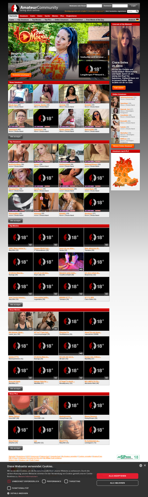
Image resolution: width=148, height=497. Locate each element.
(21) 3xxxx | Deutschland (128, 98)
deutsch (131, 20)
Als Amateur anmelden (69, 456)
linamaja (11, 275)
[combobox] (140, 465)
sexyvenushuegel (40, 334)
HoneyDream (64, 418)
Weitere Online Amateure (122, 146)
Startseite (12, 456)
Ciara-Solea (89, 299)
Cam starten (119, 88)
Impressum (35, 456)
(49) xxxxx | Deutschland (127, 128)
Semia (61, 250)
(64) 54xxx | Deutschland (127, 122)
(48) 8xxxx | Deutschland (127, 116)
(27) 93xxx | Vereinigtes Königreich (127, 111)
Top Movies (36, 20)
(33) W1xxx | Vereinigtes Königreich (127, 134)
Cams (11, 20)
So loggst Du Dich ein (34, 458)
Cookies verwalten (84, 456)
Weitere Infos (13, 460)
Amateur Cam (24, 460)
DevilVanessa (64, 334)
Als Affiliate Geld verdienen (52, 458)
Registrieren (21, 456)
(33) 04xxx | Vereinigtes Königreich (127, 140)
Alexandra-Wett (90, 383)
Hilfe (10, 458)
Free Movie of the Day (95, 20)
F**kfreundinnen (39, 250)
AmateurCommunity (36, 7)
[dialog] (74, 479)
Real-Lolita (37, 275)
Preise (15, 458)
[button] (50, 493)
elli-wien (62, 359)
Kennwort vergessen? (96, 11)
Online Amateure (62, 20)
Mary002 (37, 443)
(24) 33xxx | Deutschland (127, 104)
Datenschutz (44, 456)
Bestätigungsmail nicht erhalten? (76, 11)
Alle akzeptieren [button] (117, 476)
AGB (28, 456)
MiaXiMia (88, 359)
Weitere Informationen (27, 476)
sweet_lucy (13, 334)
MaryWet (12, 250)
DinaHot (11, 443)
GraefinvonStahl (65, 275)
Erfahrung (22, 458)
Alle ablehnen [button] (117, 483)
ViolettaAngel (20, 70)
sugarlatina (38, 299)
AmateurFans (97, 456)
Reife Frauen (34, 460)
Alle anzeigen (15, 137)
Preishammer (77, 20)
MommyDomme (14, 359)
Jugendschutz (55, 456)
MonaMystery (64, 383)
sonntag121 (89, 443)
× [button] (145, 465)
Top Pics (48, 20)
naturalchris (89, 334)
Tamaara (88, 250)
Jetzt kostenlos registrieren (115, 11)
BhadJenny (89, 275)
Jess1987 (12, 418)
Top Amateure (23, 20)
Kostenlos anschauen (21, 75)
